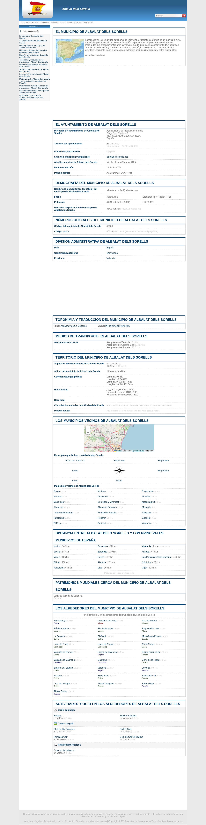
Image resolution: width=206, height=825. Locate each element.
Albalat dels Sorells (76, 9)
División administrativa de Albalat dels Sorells (101, 241)
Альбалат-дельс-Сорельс (74, 326)
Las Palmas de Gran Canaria (156, 557)
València (61, 718)
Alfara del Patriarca (75, 460)
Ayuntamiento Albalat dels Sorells (80, 23)
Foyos (57, 491)
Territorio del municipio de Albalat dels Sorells (103, 357)
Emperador (119, 460)
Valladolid (58, 568)
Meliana (102, 491)
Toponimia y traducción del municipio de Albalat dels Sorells (116, 319)
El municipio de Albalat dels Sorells (91, 32)
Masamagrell (148, 502)
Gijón (144, 568)
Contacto (69, 821)
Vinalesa (58, 496)
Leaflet (118, 450)
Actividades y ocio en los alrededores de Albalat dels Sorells (117, 704)
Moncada (146, 507)
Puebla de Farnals (107, 512)
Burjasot (102, 523)
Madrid (57, 546)
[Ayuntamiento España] (37, 14)
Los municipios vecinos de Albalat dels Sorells (102, 421)
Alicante (102, 562)
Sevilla (57, 552)
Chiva (126, 739)
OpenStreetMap (138, 450)
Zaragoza (102, 552)
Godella (146, 518)
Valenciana (112, 253)
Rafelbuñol (59, 518)
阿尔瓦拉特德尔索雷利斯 (117, 326)
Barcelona (103, 546)
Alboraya (146, 512)
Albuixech (103, 496)
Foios (75, 470)
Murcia (57, 557)
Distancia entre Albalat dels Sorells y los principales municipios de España (34, 81)
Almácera (58, 507)
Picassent (61, 739)
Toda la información (31, 31)
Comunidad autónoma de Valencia (53, 23)
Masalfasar (59, 502)
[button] (88, 428)
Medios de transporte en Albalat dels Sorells (101, 336)
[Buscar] (184, 15)
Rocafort (102, 518)
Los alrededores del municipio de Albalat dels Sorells (109, 608)
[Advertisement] (119, 93)
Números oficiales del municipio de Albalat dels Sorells (111, 220)
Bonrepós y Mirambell (108, 502)
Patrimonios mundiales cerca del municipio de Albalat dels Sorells (33, 87)
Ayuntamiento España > (30, 23)
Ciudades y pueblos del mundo (91, 821)
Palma (101, 557)
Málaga (145, 552)
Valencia (111, 258)
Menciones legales (33, 821)
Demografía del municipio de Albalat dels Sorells (104, 183)
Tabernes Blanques (63, 512)
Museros (146, 496)
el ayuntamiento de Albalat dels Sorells (95, 124)
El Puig (57, 523)
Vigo (100, 568)
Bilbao (57, 562)
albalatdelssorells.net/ (117, 157)
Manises (61, 731)
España (110, 247)
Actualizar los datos (95, 55)
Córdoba (146, 562)
